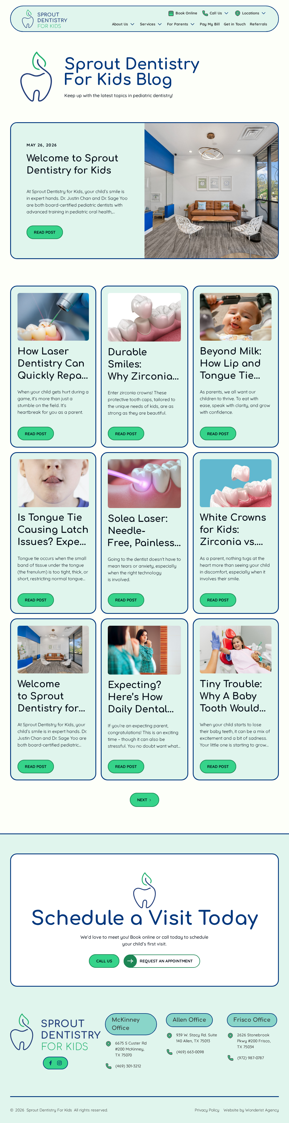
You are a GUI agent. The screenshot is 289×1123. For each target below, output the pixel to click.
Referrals (258, 24)
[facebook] (50, 1063)
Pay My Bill (210, 24)
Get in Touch (235, 24)
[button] (216, 13)
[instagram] (59, 1063)
